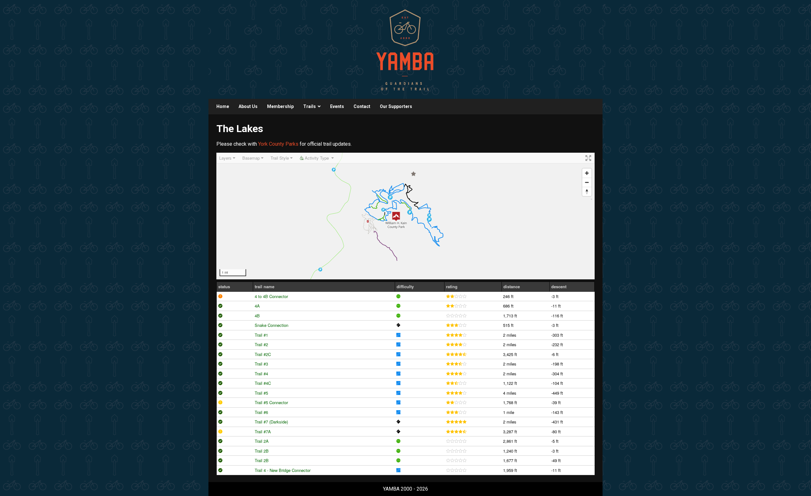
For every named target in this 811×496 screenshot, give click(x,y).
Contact (362, 106)
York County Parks (278, 144)
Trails (309, 106)
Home (222, 106)
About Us (248, 106)
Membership (280, 106)
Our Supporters (396, 106)
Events (337, 106)
